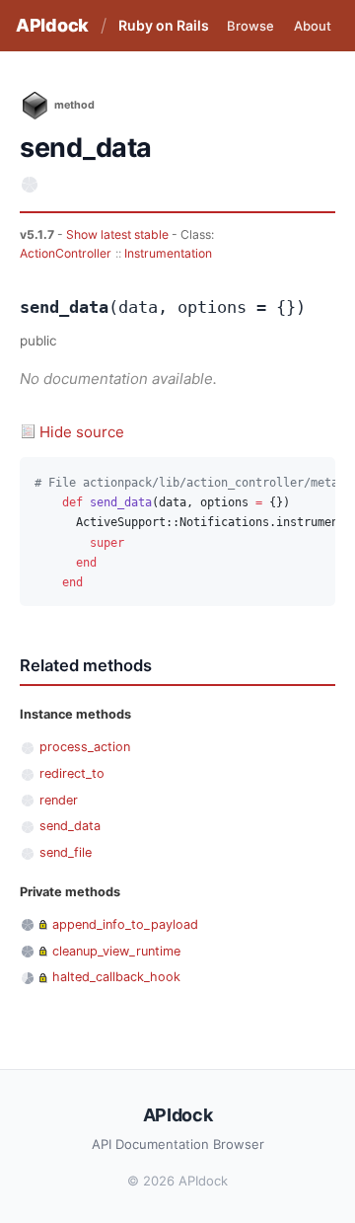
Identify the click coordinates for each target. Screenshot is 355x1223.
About (312, 26)
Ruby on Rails (163, 25)
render (58, 800)
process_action (84, 746)
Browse (250, 26)
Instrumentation (168, 253)
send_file (65, 852)
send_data (70, 825)
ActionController (65, 253)
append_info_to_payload (125, 924)
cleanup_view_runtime (116, 951)
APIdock (52, 25)
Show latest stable (119, 234)
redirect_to (72, 773)
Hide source (81, 431)
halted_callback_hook (116, 976)
